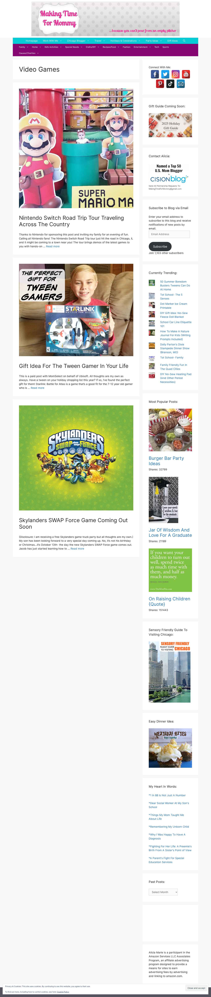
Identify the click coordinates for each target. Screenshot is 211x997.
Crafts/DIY (91, 47)
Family (22, 47)
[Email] (180, 83)
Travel (98, 40)
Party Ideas (152, 40)
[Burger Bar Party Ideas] (170, 431)
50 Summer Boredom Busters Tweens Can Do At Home (175, 285)
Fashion (126, 47)
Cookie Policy (63, 992)
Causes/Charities (27, 53)
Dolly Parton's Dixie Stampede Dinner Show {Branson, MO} (175, 348)
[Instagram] (175, 74)
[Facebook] (155, 74)
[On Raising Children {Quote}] (170, 570)
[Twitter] (165, 74)
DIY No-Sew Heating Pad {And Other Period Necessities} (176, 378)
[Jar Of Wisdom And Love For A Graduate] (170, 500)
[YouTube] (186, 74)
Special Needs (72, 47)
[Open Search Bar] (184, 41)
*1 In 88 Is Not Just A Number (167, 795)
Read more (53, 246)
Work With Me (50, 40)
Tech (156, 47)
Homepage (32, 40)
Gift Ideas (172, 40)
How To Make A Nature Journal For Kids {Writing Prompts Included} (175, 335)
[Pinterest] (160, 83)
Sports (165, 47)
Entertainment (141, 47)
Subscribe (160, 246)
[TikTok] (170, 83)
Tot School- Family (171, 357)
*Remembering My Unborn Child (169, 826)
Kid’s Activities (51, 47)
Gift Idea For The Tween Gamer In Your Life (73, 366)
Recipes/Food (109, 47)
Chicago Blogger (76, 40)
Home (35, 47)
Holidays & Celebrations (123, 40)
